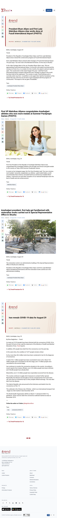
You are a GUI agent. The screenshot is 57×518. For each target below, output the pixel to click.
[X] (9, 503)
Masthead (32, 475)
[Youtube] (13, 503)
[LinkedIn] (19, 503)
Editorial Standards (34, 479)
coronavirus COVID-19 (17, 409)
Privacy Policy (33, 490)
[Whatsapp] (3, 503)
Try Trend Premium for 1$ (16, 97)
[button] (2, 17)
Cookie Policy (33, 494)
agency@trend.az (5, 465)
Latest (3, 473)
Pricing (3, 487)
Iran (8, 409)
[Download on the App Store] (6, 509)
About (31, 473)
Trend (18, 346)
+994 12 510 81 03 (5, 463)
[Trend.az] (6, 10)
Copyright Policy (33, 492)
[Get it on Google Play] (17, 509)
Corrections (32, 481)
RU (53, 515)
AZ (51, 515)
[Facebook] (6, 503)
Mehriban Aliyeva (11, 184)
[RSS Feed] (22, 503)
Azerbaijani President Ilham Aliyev (15, 85)
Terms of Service (33, 487)
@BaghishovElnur (28, 403)
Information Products (7, 490)
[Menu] (54, 10)
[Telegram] (16, 503)
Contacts (32, 477)
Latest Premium (5, 475)
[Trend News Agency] (6, 452)
